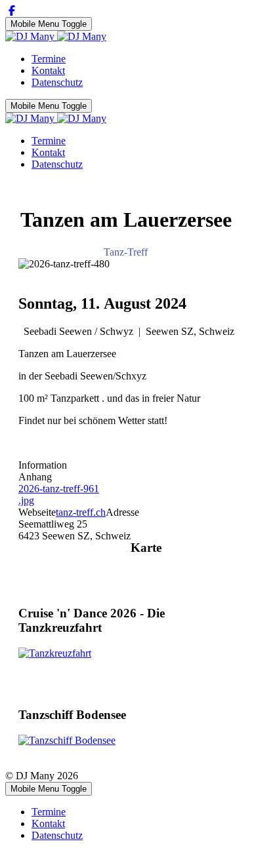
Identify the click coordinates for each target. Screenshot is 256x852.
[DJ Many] (55, 36)
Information (42, 465)
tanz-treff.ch (81, 512)
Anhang (35, 476)
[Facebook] (11, 10)
